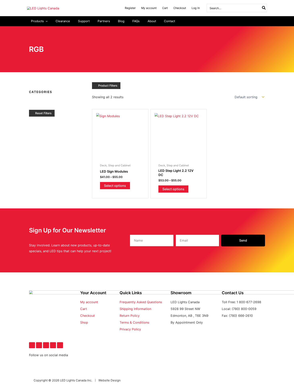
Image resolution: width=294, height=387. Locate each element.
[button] (46, 21)
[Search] (264, 8)
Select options (115, 186)
